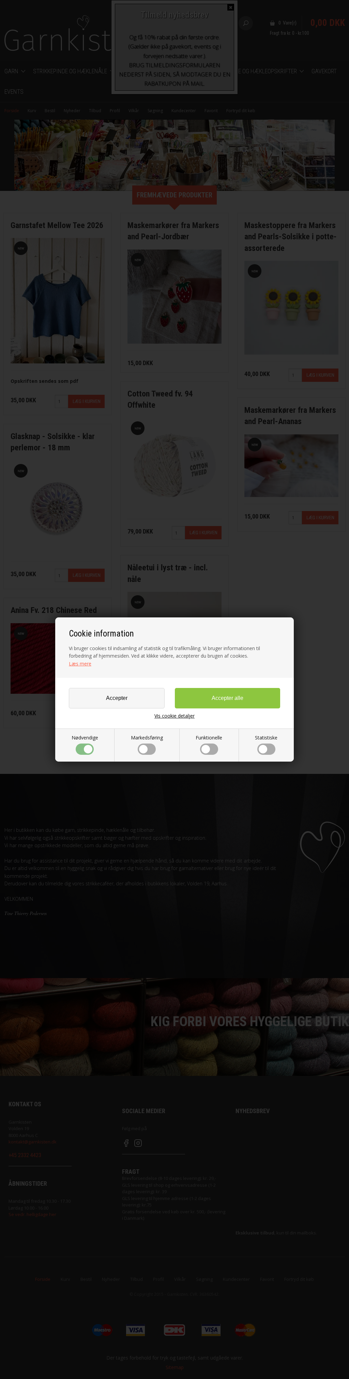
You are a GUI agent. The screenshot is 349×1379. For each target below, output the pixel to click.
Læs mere (80, 663)
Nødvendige (85, 737)
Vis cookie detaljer (174, 716)
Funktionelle (209, 737)
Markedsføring (147, 737)
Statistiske (266, 737)
